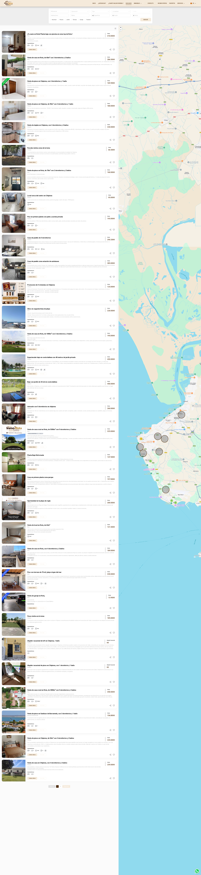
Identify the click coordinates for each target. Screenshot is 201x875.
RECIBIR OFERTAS (162, 3)
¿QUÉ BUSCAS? (102, 3)
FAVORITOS (172, 3)
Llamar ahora (32, 49)
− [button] (120, 30)
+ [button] (120, 27)
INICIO (94, 3)
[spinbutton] (59, 15)
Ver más (42, 49)
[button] (115, 28)
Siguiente (66, 786)
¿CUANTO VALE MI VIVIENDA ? (115, 3)
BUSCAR (146, 19)
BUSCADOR (129, 3)
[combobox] (79, 11)
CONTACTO (150, 3)
